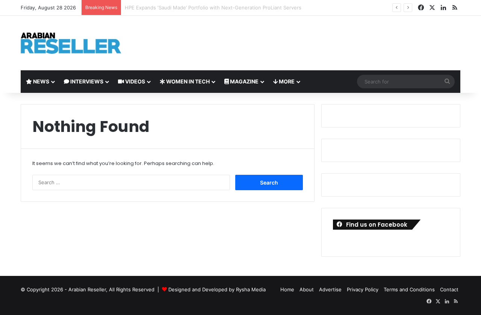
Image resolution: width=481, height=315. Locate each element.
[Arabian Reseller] (77, 43)
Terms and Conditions (409, 289)
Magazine (244, 81)
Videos (134, 81)
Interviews (86, 81)
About (306, 289)
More (286, 81)
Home (287, 289)
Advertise (330, 289)
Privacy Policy (362, 289)
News (40, 81)
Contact (449, 289)
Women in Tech (187, 81)
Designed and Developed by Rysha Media (217, 289)
